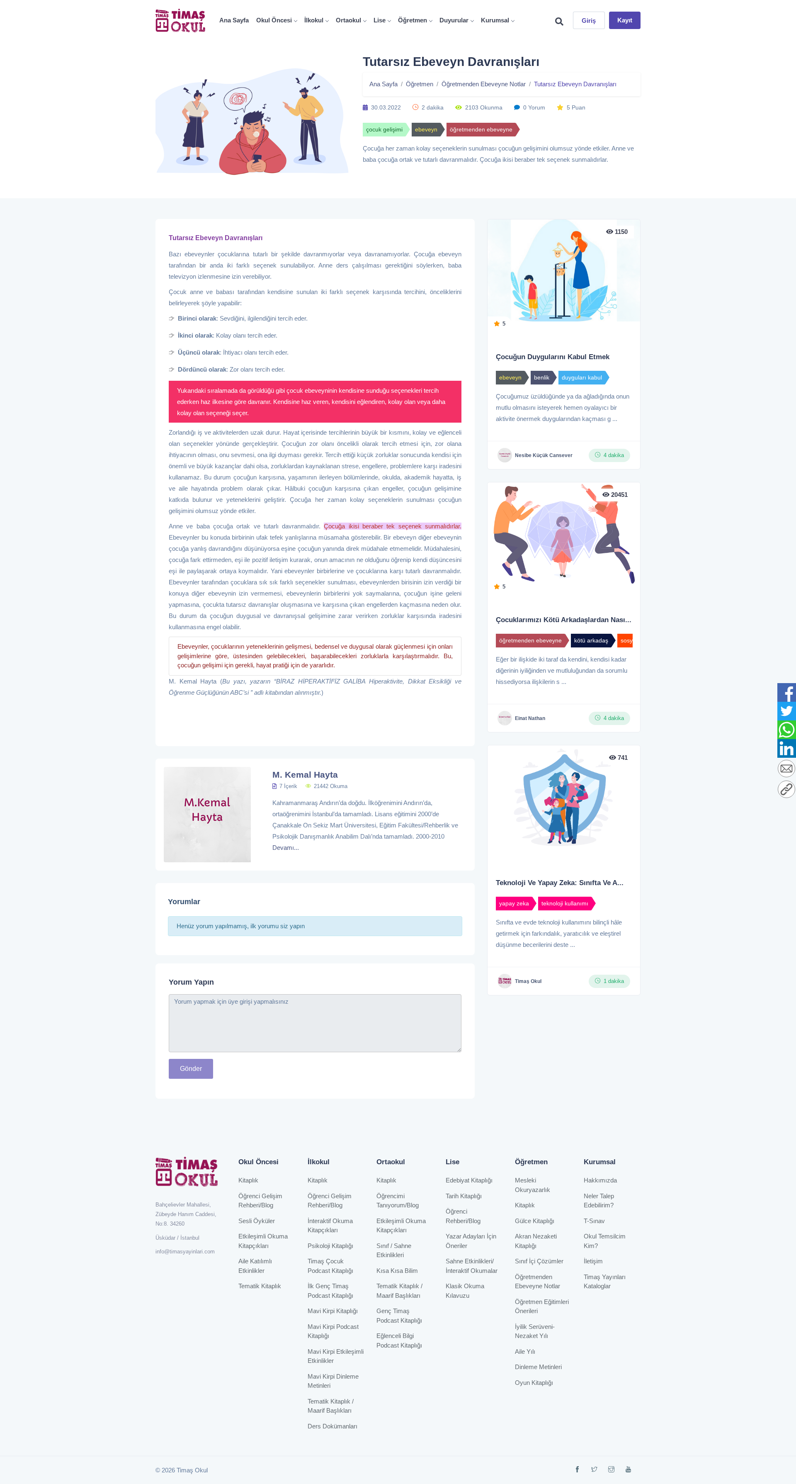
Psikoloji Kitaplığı (330, 1245)
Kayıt (625, 20)
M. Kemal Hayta (305, 774)
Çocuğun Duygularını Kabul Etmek (552, 357)
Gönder (191, 1068)
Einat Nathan (530, 718)
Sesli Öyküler (256, 1220)
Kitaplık (248, 1180)
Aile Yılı (525, 1351)
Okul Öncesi (274, 20)
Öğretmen (412, 20)
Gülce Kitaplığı (534, 1220)
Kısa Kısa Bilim (397, 1270)
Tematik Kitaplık (259, 1285)
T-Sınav (594, 1220)
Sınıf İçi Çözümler (539, 1261)
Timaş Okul (528, 981)
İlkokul (313, 20)
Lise (380, 20)
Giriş (589, 20)
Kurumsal (495, 20)
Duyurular (453, 20)
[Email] (786, 769)
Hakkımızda (600, 1180)
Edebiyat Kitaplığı (469, 1180)
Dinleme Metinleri (538, 1366)
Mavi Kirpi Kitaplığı (333, 1310)
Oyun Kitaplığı (534, 1382)
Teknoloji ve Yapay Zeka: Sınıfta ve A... (560, 883)
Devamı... (285, 847)
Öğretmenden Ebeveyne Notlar (484, 84)
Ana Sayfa (234, 20)
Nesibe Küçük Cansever (544, 455)
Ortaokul (348, 20)
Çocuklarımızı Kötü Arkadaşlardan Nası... (563, 620)
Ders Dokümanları (332, 1426)
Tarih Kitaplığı (464, 1195)
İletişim (593, 1261)
